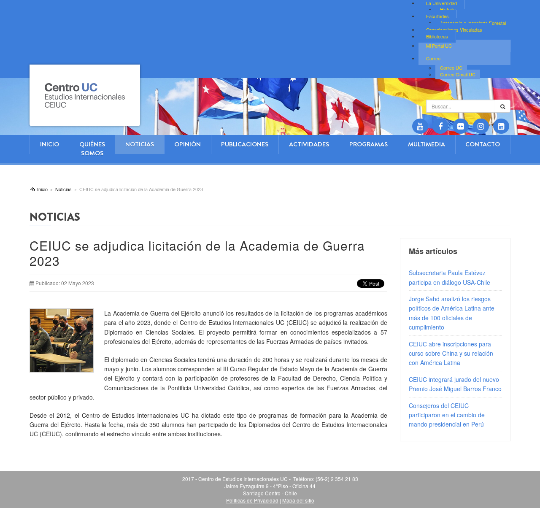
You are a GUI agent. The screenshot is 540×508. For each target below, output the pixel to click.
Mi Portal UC (439, 45)
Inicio (49, 144)
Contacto (482, 144)
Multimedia (426, 144)
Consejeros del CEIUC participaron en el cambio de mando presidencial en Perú (447, 415)
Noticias (139, 144)
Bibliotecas (437, 36)
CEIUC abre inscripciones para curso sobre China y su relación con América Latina (451, 353)
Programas (368, 144)
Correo (433, 58)
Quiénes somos (92, 149)
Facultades (437, 16)
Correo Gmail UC (457, 74)
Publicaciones (244, 144)
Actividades (309, 144)
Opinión (187, 144)
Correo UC (451, 68)
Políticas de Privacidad (252, 500)
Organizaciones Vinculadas (454, 29)
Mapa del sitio (298, 500)
